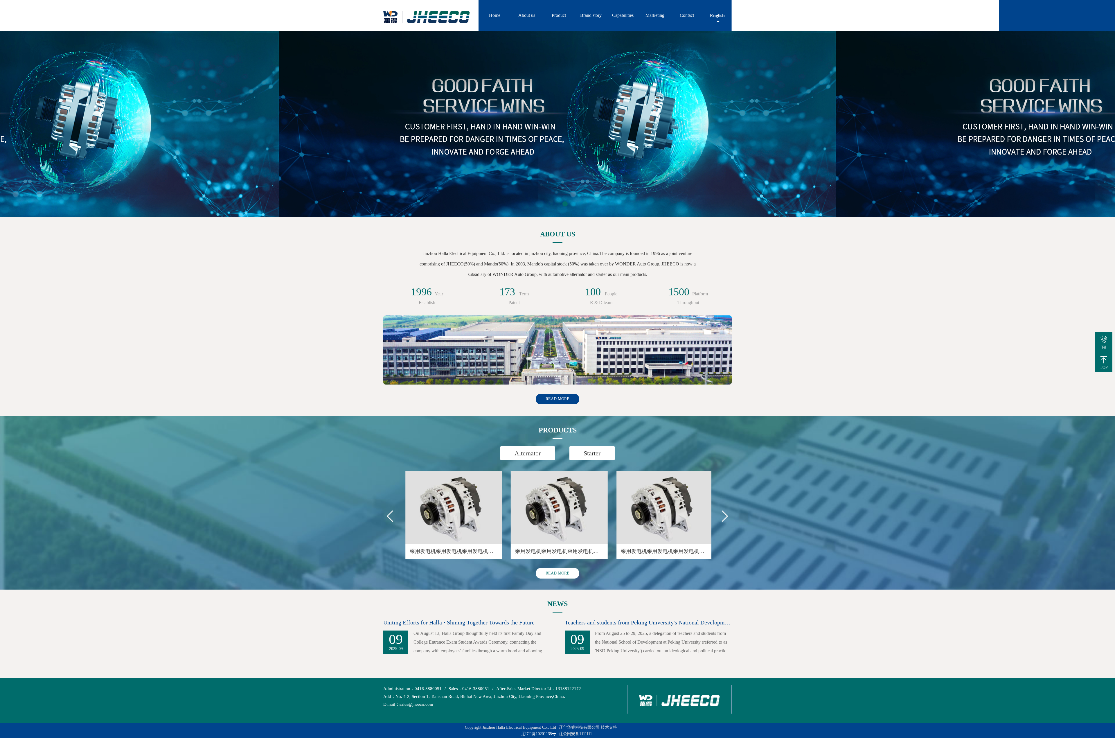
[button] (550, 204)
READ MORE (557, 399)
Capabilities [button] (623, 15)
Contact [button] (687, 15)
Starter (592, 453)
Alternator (528, 453)
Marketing (654, 15)
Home (494, 15)
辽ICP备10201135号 (538, 734)
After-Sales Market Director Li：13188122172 (538, 688)
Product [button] (559, 15)
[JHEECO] (431, 15)
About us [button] (526, 15)
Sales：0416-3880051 (469, 688)
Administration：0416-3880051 (412, 688)
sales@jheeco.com (408, 704)
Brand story (591, 15)
